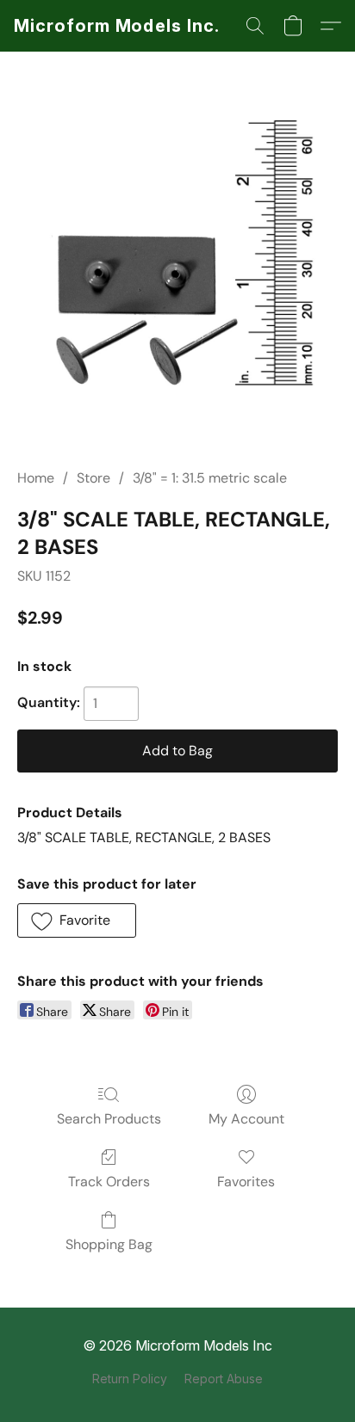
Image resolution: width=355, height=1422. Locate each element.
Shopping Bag (109, 1244)
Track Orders (109, 1182)
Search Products (109, 1119)
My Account (246, 1119)
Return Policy (129, 1378)
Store (93, 478)
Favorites (246, 1182)
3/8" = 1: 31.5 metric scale (210, 478)
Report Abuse (223, 1378)
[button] (117, 26)
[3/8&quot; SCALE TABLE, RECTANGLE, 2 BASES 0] (177, 280)
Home (35, 478)
